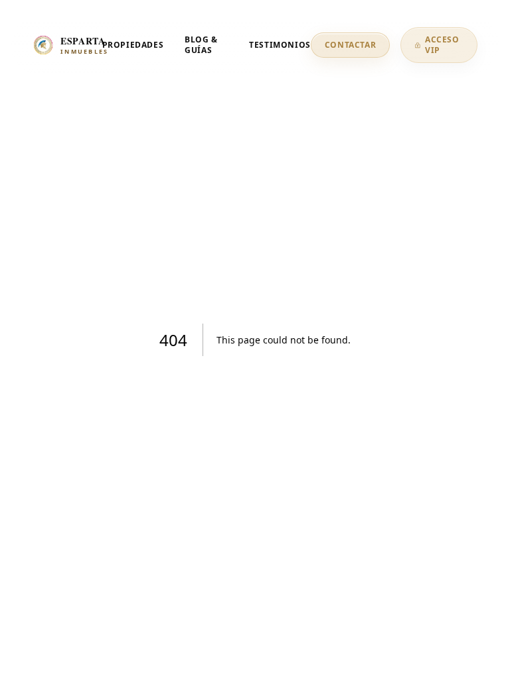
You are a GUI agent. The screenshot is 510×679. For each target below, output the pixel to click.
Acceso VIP (442, 45)
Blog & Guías (201, 45)
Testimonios (280, 45)
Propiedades (133, 45)
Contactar (350, 44)
